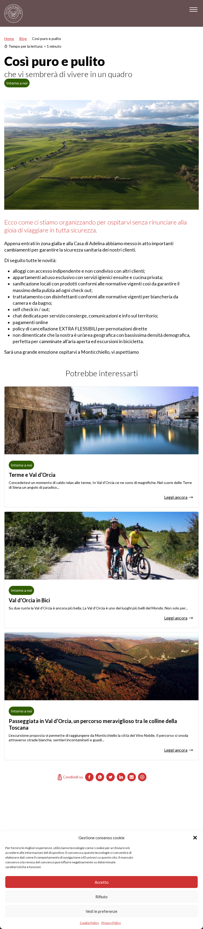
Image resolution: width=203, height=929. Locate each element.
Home (9, 38)
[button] (195, 837)
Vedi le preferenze (101, 911)
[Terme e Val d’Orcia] (101, 420)
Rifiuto (101, 896)
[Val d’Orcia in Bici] (101, 546)
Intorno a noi (16, 83)
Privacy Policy (111, 923)
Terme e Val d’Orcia (32, 475)
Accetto (102, 882)
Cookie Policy (89, 923)
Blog (23, 38)
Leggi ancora (175, 497)
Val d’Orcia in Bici (29, 600)
